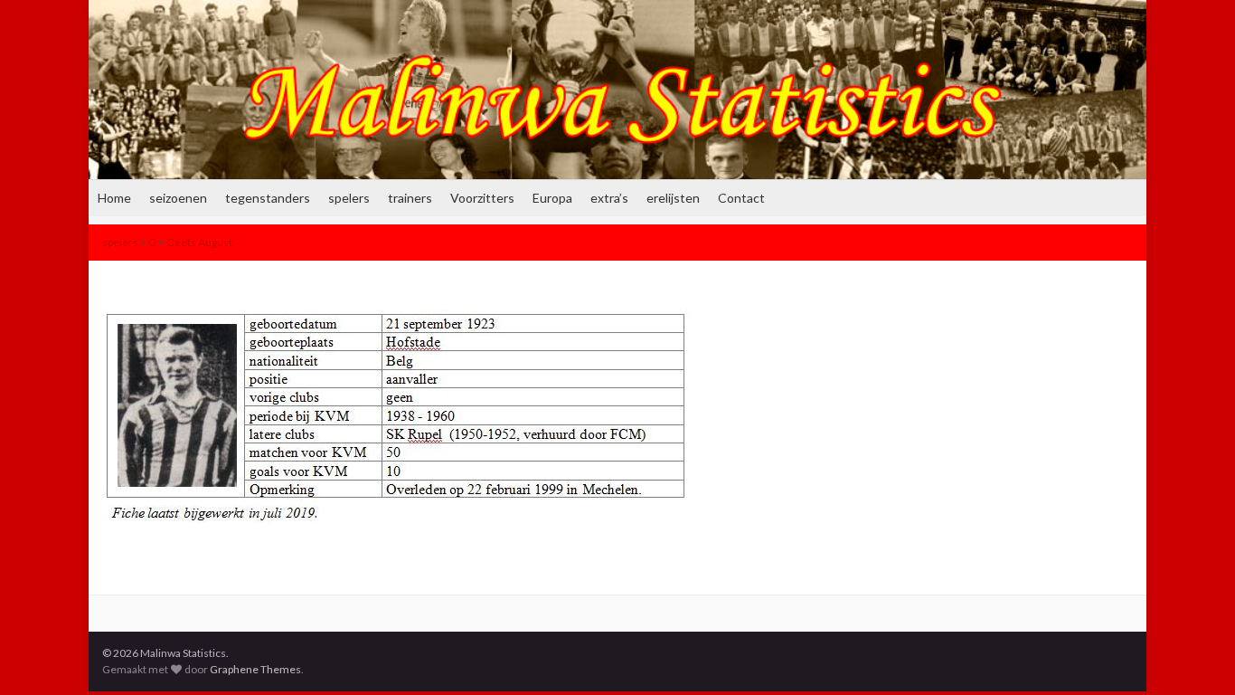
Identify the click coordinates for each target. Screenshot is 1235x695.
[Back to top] (1194, 654)
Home (114, 197)
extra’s (609, 197)
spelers (349, 197)
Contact (741, 197)
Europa (552, 197)
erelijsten (673, 197)
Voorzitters (482, 197)
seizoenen (178, 197)
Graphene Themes (255, 669)
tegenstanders (267, 197)
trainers (410, 197)
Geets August (199, 242)
